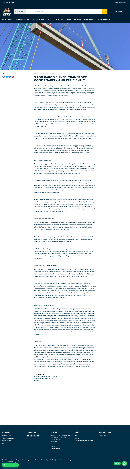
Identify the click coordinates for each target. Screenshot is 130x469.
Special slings (38, 20)
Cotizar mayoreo (11, 465)
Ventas (117, 463)
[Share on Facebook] (3, 77)
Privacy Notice (6, 435)
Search (77, 438)
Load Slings (7, 20)
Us (48, 20)
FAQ (3, 443)
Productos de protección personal (97, 20)
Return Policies (6, 440)
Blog (69, 20)
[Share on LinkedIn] (9, 77)
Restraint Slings (22, 20)
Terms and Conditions (9, 438)
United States (120, 2)
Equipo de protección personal (84, 440)
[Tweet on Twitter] (7, 77)
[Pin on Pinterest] (13, 77)
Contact (77, 20)
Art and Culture (58, 20)
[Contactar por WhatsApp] (124, 463)
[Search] (104, 11)
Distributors (102, 435)
